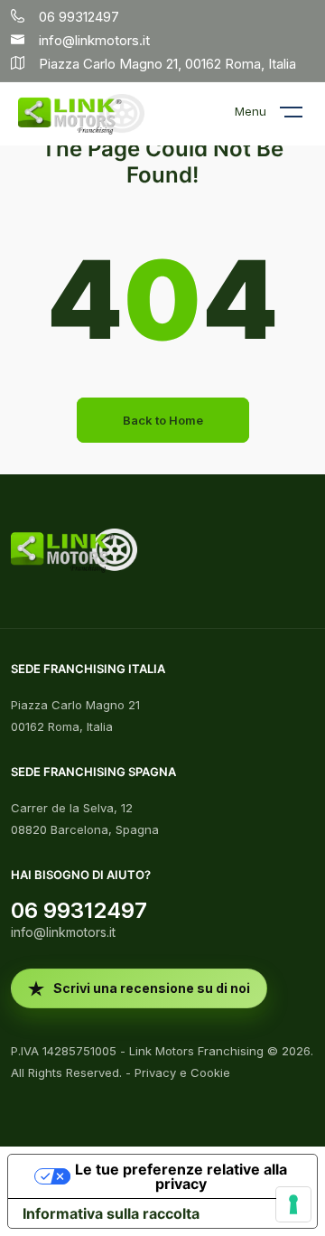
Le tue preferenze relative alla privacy (181, 1176)
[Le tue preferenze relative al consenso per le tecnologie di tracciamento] (293, 1204)
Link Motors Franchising (196, 1051)
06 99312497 (79, 910)
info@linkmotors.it (63, 932)
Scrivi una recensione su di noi (151, 988)
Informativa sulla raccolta (111, 1213)
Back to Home (163, 420)
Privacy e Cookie (182, 1072)
